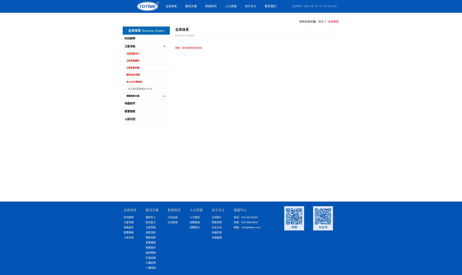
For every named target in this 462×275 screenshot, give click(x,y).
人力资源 (231, 6)
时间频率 (130, 38)
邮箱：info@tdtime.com (247, 227)
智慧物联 (130, 111)
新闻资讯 (211, 6)
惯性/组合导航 (133, 75)
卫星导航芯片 (132, 54)
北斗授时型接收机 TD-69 (140, 89)
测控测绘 (151, 232)
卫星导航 (130, 46)
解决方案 (191, 6)
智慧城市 (151, 247)
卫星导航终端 (132, 68)
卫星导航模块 (132, 61)
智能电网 (151, 237)
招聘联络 (195, 222)
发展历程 (217, 232)
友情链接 (217, 237)
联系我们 (270, 6)
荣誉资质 (217, 222)
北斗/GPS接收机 (134, 82)
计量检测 (151, 262)
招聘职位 (195, 227)
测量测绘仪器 (132, 96)
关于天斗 (250, 6)
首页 (321, 21)
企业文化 (217, 227)
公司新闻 (173, 222)
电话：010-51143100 (246, 217)
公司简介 (217, 217)
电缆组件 (130, 103)
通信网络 (151, 252)
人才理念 (195, 217)
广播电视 (151, 267)
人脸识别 (130, 119)
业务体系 (171, 6)
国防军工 (151, 217)
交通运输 (151, 257)
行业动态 (173, 217)
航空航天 (151, 222)
